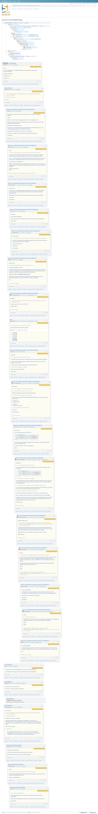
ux (35, 295)
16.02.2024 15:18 (17, 788)
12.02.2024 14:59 (21, 426)
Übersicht (20, 5)
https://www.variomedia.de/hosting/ (12, 686)
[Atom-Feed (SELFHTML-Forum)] (3, 14)
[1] (26, 722)
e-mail (22, 147)
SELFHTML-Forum (14, 8)
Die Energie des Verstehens (11, 812)
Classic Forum (34, 812)
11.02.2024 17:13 (18, 321)
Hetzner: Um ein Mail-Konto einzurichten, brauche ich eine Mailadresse (20, 109)
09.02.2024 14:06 (17, 147)
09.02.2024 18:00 (20, 185)
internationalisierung (31, 295)
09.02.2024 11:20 (12, 89)
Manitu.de (13, 718)
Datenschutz (24, 812)
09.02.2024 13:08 (14, 111)
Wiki (10, 1)
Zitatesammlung (30, 5)
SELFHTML (4, 1)
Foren (24, 5)
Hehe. (11, 319)
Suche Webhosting (12, 63)
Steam (25, 573)
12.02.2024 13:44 (14, 707)
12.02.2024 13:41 (17, 351)
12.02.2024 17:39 (32, 586)
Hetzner (7, 99)
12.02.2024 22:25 (35, 611)
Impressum (19, 812)
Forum (14, 1)
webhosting (15, 64)
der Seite (28, 532)
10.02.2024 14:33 (13, 683)
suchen (35, 5)
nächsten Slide (45, 397)
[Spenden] (8, 14)
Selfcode (37, 573)
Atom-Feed (26, 8)
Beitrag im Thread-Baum (34, 84)
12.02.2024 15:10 (17, 211)
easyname (12, 669)
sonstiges (36, 321)
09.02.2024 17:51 (10, 666)
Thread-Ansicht (20, 8)
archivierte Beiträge (36, 8)
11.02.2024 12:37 (24, 295)
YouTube (29, 573)
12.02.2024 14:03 (14, 700)
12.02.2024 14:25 (26, 383)
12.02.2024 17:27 (31, 549)
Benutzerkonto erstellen (26, 84)
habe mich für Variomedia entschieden (14, 745)
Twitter (22, 573)
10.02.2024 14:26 (15, 259)
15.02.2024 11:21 (18, 766)
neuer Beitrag (14, 5)
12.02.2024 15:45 (31, 517)
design (30, 383)
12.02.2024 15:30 (29, 459)
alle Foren (8, 84)
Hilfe (38, 5)
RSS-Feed (30, 8)
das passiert (15, 304)
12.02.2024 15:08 (14, 746)
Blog (19, 1)
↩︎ (34, 734)
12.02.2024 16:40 (23, 232)
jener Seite (29, 499)
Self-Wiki (33, 573)
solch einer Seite (23, 498)
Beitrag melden (6, 81)
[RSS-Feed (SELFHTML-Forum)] (6, 14)
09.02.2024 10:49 (10, 64)
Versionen (25, 185)
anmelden (19, 84)
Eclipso (15, 671)
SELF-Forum (5, 63)
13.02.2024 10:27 (28, 642)
